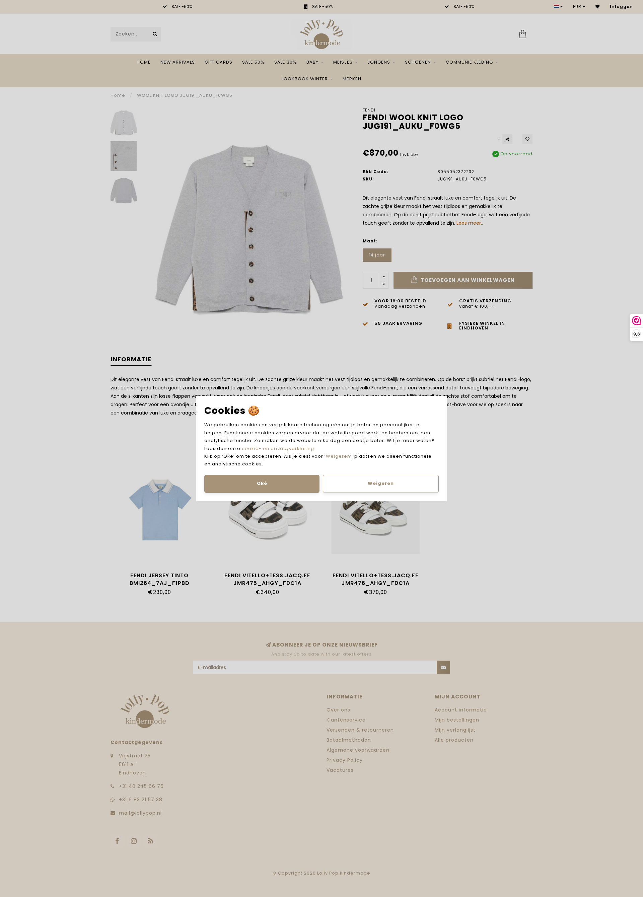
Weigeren (338, 456)
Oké (262, 483)
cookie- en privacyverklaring (278, 448)
